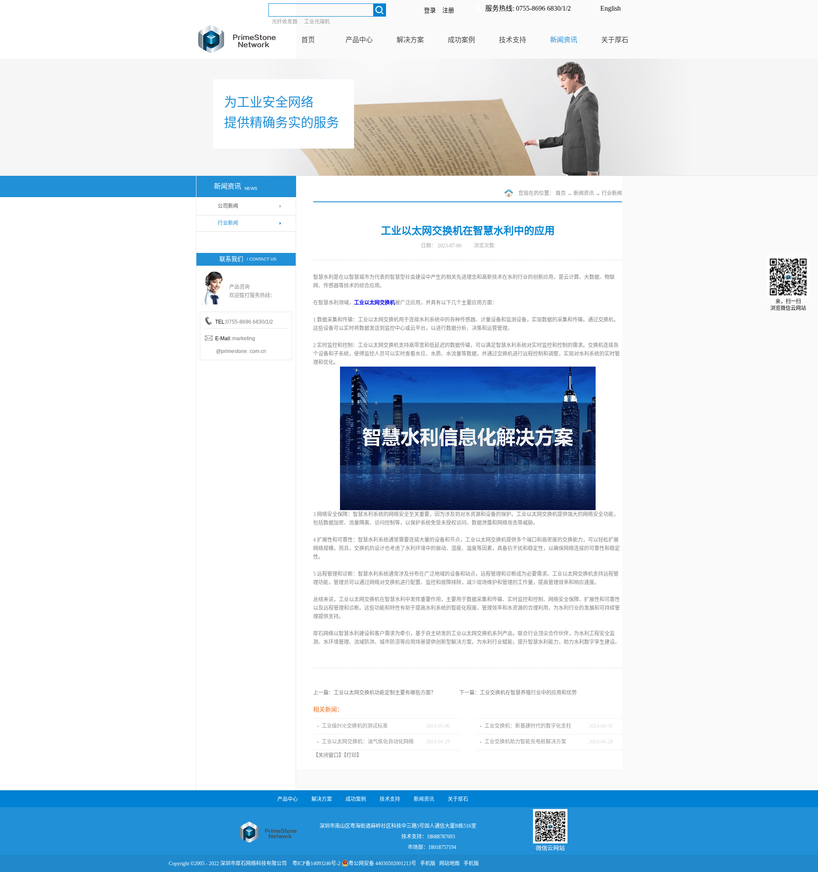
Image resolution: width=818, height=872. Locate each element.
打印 (351, 755)
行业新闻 (612, 193)
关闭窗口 (328, 755)
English (610, 8)
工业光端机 (317, 22)
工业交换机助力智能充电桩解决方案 (525, 742)
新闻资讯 (583, 193)
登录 (430, 10)
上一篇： (374, 693)
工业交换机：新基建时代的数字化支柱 (527, 726)
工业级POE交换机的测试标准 (355, 726)
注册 (448, 10)
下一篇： (518, 693)
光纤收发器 (284, 22)
